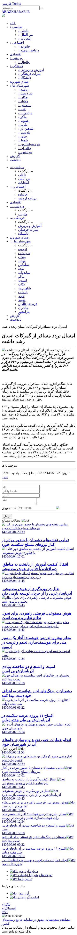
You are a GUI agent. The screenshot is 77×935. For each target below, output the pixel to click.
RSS (5, 912)
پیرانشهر (24, 311)
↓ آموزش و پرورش (31, 70)
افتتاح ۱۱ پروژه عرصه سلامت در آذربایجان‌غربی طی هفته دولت (34, 848)
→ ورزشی (17, 206)
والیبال (22, 214)
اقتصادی (15, 54)
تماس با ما (24, 879)
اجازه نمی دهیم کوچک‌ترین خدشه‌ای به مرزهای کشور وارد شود (37, 756)
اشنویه (22, 280)
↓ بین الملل (25, 34)
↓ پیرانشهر (25, 152)
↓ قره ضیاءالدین (29, 144)
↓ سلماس (24, 105)
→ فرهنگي (17, 218)
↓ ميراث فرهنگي (29, 74)
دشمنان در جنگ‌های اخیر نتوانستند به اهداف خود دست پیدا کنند (34, 837)
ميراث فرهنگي (28, 229)
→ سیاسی (17, 167)
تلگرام (6, 904)
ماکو (21, 276)
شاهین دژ (24, 288)
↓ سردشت (25, 93)
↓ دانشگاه (24, 77)
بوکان (22, 257)
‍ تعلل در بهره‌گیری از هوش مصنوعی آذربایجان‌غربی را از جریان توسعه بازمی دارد (31, 790)
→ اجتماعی (17, 186)
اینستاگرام (9, 908)
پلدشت (23, 292)
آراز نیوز (23, 893)
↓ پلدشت (24, 132)
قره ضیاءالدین (27, 304)
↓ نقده (22, 109)
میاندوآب (24, 272)
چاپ (5, 477)
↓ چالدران (24, 148)
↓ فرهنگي (16, 66)
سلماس (23, 265)
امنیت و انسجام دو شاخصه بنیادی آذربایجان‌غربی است (34, 825)
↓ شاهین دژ (25, 128)
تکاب (21, 284)
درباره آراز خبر (27, 871)
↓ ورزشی (16, 58)
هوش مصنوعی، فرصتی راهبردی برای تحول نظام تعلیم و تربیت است (35, 802)
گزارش (15, 156)
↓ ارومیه (23, 89)
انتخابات (23, 182)
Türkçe (16, 3)
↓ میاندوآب (25, 113)
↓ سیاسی (16, 27)
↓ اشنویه (23, 120)
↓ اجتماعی (17, 42)
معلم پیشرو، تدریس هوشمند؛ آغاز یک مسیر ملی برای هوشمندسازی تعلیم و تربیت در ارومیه (34, 814)
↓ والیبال (24, 62)
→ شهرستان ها (20, 241)
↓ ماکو (22, 117)
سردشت (24, 253)
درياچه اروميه (27, 198)
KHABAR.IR (16, 11)
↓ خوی (22, 136)
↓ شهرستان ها (19, 85)
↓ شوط (23, 140)
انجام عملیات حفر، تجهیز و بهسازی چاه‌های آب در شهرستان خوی (35, 860)
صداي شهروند (19, 81)
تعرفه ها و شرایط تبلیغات (34, 875)
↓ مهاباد (23, 101)
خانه (13, 23)
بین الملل (24, 178)
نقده (21, 268)
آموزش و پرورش (29, 225)
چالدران (23, 308)
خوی (21, 296)
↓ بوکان (23, 97)
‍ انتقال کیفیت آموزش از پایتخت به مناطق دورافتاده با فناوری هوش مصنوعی (29, 779)
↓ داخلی (23, 31)
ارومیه (22, 249)
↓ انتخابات (24, 38)
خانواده (23, 194)
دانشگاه (23, 233)
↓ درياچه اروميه (28, 50)
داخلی (22, 175)
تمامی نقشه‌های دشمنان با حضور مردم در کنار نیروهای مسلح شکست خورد (33, 767)
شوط (21, 300)
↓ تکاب (22, 124)
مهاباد (22, 261)
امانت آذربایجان (28, 897)
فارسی (6, 3)
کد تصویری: (10, 508)
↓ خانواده (24, 46)
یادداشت (15, 160)
